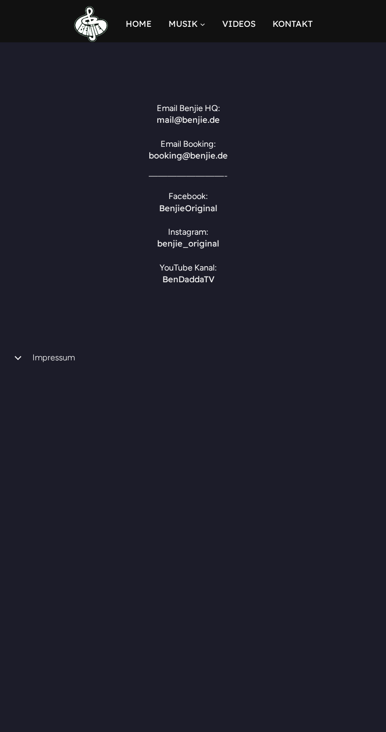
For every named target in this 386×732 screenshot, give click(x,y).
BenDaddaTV (188, 279)
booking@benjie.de (188, 155)
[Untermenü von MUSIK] (202, 24)
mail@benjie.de (188, 119)
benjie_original (188, 243)
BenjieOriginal (188, 208)
